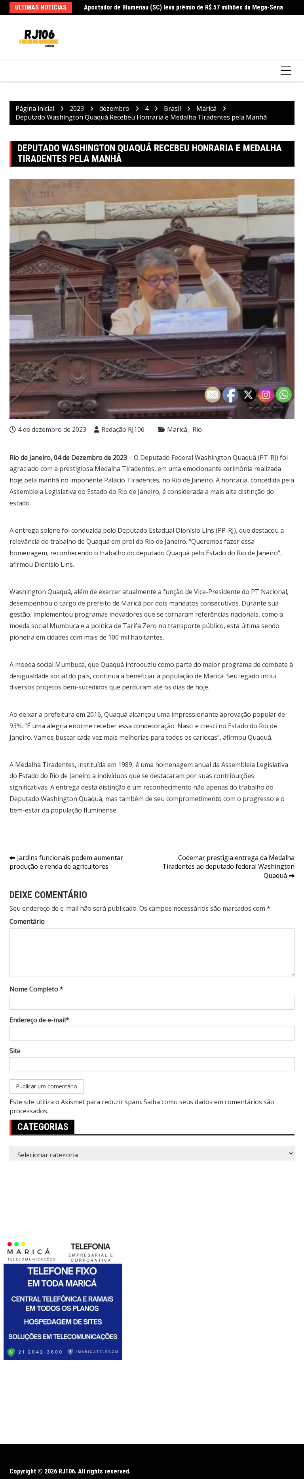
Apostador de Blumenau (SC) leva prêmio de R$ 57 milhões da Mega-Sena (183, 7)
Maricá (177, 429)
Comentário (27, 921)
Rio (197, 429)
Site (15, 1050)
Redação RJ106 (122, 429)
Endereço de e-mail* (39, 1020)
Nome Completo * (36, 989)
